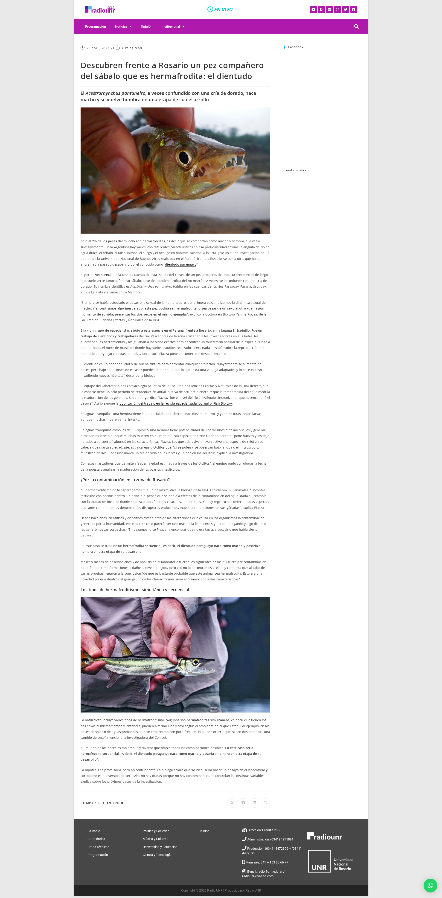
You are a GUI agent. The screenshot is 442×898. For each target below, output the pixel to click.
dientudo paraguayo (180, 264)
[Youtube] (313, 9)
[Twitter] (345, 9)
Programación (95, 26)
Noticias (121, 26)
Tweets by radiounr (297, 170)
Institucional (171, 26)
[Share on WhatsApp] (265, 803)
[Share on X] (232, 803)
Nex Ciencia (103, 274)
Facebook (295, 47)
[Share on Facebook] (243, 803)
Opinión (146, 26)
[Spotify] (329, 9)
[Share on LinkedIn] (254, 803)
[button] (430, 885)
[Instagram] (337, 9)
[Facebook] (353, 9)
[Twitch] (321, 9)
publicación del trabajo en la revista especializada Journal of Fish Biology (175, 403)
